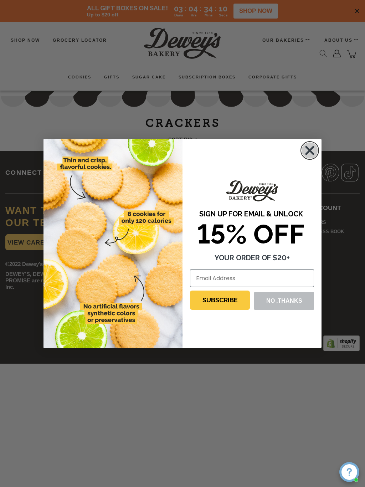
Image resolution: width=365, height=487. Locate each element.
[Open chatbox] (349, 472)
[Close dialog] (310, 150)
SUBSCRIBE (220, 300)
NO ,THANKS (284, 301)
